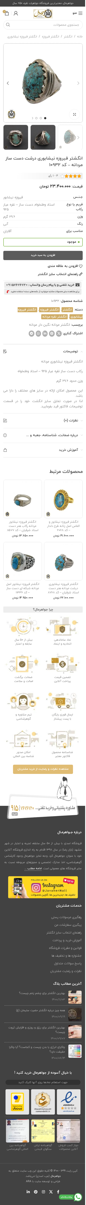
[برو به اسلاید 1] (45, 118)
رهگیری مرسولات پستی (66, 917)
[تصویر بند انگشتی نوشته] (75, 997)
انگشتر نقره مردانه (54, 317)
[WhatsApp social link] (38, 334)
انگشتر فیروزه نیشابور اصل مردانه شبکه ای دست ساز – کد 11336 (22, 588)
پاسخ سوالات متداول (68, 963)
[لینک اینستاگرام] (43, 1192)
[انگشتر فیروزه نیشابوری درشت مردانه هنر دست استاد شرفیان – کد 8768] (63, 561)
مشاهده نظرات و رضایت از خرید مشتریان (43, 769)
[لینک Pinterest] (52, 334)
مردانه (33, 324)
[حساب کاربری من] (15, 13)
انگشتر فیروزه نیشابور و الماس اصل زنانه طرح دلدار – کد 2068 (63, 526)
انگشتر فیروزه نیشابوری (22, 36)
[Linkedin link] (45, 334)
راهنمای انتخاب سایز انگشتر (64, 932)
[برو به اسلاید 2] (41, 118)
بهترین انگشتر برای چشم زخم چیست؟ (42, 993)
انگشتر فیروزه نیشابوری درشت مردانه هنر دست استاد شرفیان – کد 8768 (63, 588)
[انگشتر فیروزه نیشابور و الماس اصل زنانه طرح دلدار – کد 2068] (63, 499)
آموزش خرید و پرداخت (67, 940)
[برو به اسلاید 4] (32, 118)
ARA (28, 1181)
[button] (78, 83)
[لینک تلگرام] (31, 334)
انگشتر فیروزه (50, 36)
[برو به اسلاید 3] (36, 118)
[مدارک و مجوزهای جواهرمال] (68, 1130)
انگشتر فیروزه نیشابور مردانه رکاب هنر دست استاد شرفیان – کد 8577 (22, 526)
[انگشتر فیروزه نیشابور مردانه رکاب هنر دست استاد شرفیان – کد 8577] (23, 499)
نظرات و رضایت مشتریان (66, 971)
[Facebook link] (58, 1192)
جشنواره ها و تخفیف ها (67, 955)
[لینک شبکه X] (59, 334)
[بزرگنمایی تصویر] (74, 114)
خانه (80, 36)
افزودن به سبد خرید (43, 255)
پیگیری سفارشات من (68, 925)
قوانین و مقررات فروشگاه (65, 948)
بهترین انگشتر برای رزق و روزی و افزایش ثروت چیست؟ (36, 1029)
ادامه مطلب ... (33, 869)
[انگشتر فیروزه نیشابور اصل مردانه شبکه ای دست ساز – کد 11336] (23, 561)
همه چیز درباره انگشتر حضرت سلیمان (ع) (40, 1010)
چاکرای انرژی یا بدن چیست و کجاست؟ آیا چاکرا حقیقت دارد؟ (37, 1049)
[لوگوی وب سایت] (43, 13)
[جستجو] (8, 24)
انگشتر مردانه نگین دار (54, 324)
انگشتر (68, 36)
